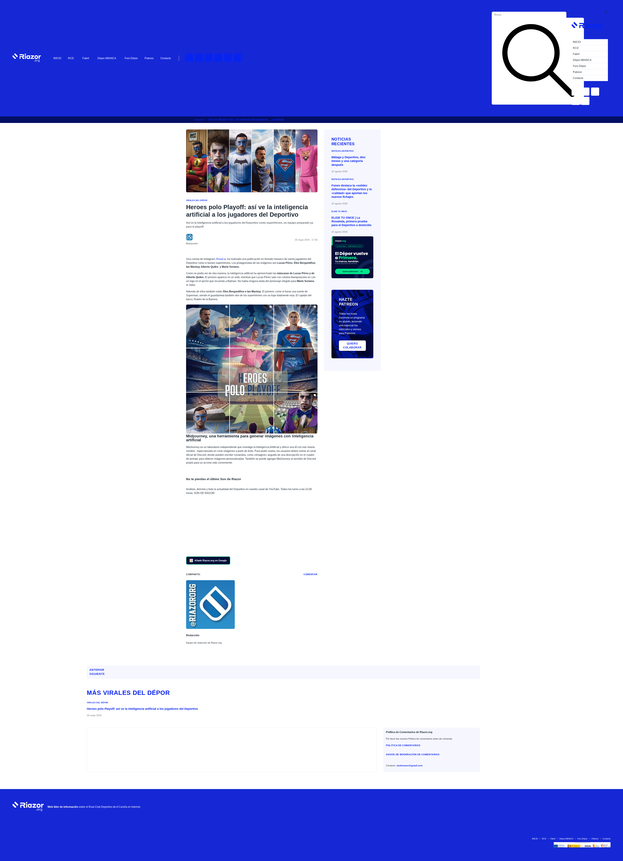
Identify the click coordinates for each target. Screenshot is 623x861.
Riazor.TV (200, 120)
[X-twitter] (218, 58)
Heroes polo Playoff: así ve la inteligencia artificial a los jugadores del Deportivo (142, 708)
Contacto (165, 58)
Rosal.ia (221, 259)
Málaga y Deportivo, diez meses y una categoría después (348, 161)
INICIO (57, 58)
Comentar (311, 574)
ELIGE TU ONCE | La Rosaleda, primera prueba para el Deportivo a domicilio (351, 221)
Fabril (85, 58)
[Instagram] (209, 58)
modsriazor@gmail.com (409, 765)
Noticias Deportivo (342, 151)
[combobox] (509, 15)
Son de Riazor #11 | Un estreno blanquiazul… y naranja (246, 119)
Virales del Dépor (196, 200)
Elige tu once (339, 211)
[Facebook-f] (238, 58)
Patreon (149, 58)
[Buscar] (538, 61)
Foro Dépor (131, 58)
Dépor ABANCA (107, 58)
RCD (71, 58)
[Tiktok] (228, 58)
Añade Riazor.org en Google (211, 560)
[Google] (606, 806)
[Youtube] (189, 58)
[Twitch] (199, 58)
